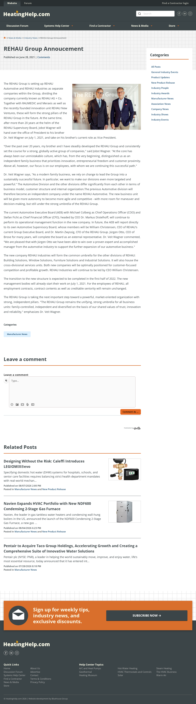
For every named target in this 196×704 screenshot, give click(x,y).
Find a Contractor (100, 25)
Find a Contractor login (175, 3)
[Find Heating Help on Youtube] (185, 14)
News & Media (140, 25)
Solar (120, 675)
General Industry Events (164, 72)
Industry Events (160, 119)
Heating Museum (88, 675)
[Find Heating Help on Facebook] (179, 14)
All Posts (155, 66)
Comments (43, 57)
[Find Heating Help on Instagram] (190, 14)
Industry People (160, 87)
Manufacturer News (26, 489)
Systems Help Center (56, 25)
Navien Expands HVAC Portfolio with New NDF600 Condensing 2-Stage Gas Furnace (47, 506)
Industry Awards (160, 93)
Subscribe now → (147, 615)
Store (172, 25)
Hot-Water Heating (127, 668)
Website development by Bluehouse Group (48, 698)
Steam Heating (164, 668)
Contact (34, 675)
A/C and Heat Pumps (90, 668)
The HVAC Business (166, 671)
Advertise (35, 671)
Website (12, 3)
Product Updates (160, 77)
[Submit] (139, 13)
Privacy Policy (37, 682)
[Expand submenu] (73, 26)
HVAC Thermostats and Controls (134, 671)
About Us (35, 668)
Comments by (129, 428)
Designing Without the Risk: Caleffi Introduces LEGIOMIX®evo (44, 464)
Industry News (31, 37)
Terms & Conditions (40, 678)
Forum (28, 3)
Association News (161, 103)
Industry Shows (159, 114)
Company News (160, 109)
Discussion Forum (17, 25)
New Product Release (54, 489)
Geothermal (85, 671)
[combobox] (155, 14)
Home (7, 668)
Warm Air (161, 675)
